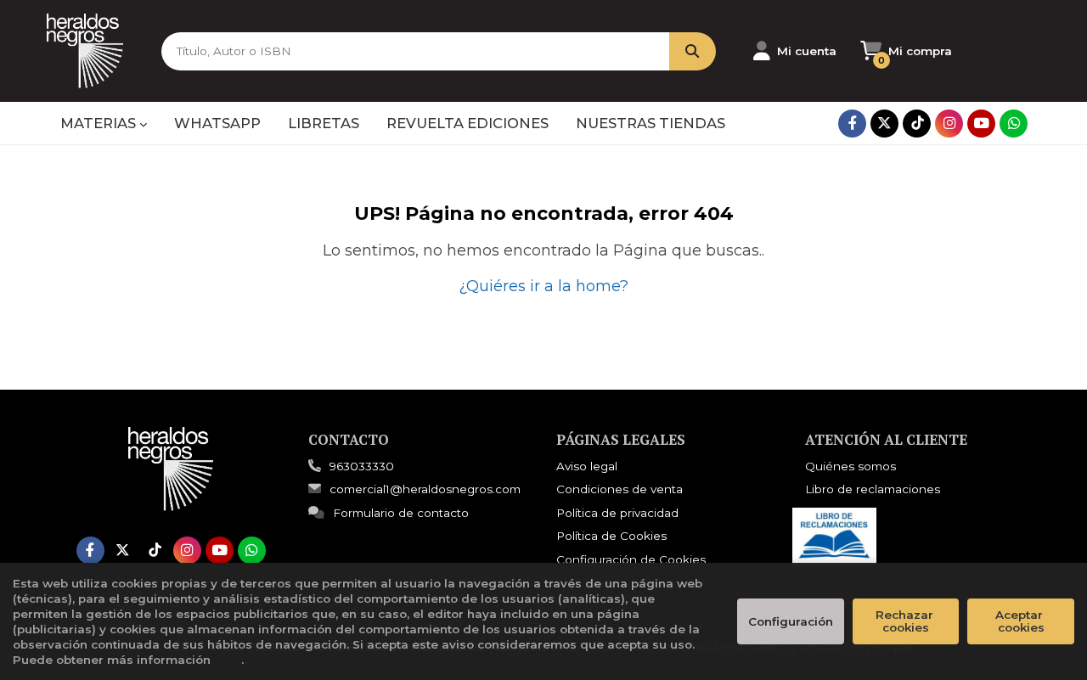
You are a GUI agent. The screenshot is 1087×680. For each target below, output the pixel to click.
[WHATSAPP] (1014, 124)
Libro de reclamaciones (872, 489)
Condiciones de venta (619, 489)
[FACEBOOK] (852, 124)
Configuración (790, 621)
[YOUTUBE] (981, 124)
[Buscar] (692, 51)
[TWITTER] (884, 124)
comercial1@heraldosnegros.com (425, 489)
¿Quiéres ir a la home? (543, 286)
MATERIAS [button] (99, 123)
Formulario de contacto (401, 513)
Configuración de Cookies (631, 559)
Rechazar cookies (906, 621)
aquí (227, 659)
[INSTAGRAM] (949, 124)
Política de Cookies (611, 535)
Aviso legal (586, 466)
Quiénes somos (850, 466)
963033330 (361, 466)
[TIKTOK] (917, 124)
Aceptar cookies (1020, 621)
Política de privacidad (617, 513)
